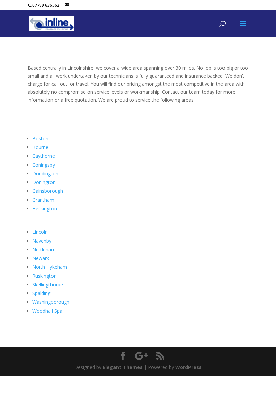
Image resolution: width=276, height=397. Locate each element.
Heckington (44, 208)
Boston (40, 138)
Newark (40, 258)
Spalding (41, 293)
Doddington (45, 173)
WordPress (188, 367)
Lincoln (40, 232)
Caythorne (43, 156)
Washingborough (50, 302)
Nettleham (44, 249)
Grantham (43, 199)
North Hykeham (49, 267)
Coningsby (43, 164)
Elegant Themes (123, 367)
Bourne (40, 147)
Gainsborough (47, 191)
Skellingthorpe (47, 284)
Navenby (41, 241)
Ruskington (44, 276)
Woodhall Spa (47, 311)
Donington (44, 182)
